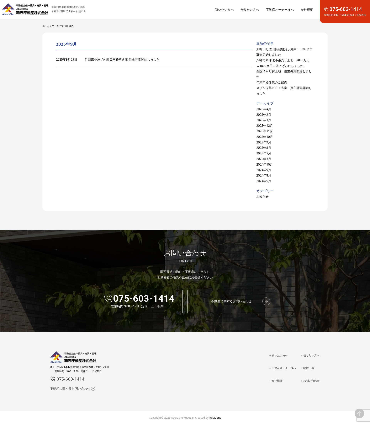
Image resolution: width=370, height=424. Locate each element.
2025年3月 (263, 159)
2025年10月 (264, 137)
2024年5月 (263, 181)
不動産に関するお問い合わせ (231, 301)
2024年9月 (263, 170)
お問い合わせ (311, 380)
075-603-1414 (345, 11)
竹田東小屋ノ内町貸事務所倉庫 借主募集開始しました (122, 59)
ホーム (45, 26)
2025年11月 (264, 131)
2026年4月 (263, 109)
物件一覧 (308, 368)
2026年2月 (263, 114)
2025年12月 (264, 125)
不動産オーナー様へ (280, 9)
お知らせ (262, 196)
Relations (215, 417)
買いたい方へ (224, 9)
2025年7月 (263, 153)
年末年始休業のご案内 (271, 82)
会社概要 (307, 9)
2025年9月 (263, 142)
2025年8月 (263, 148)
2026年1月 (263, 120)
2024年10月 (264, 164)
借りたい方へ (249, 9)
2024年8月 (263, 175)
